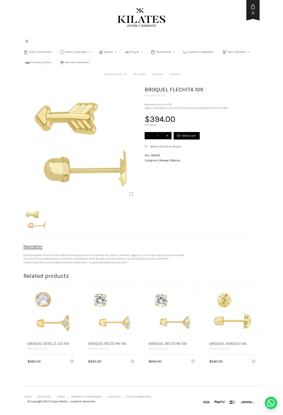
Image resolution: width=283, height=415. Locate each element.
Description (32, 246)
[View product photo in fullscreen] (131, 195)
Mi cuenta (139, 74)
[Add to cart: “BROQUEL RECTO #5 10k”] (193, 361)
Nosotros (44, 396)
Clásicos (160, 95)
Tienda (61, 396)
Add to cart (189, 135)
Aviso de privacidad (139, 396)
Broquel (149, 95)
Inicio (27, 396)
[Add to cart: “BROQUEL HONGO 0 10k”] (253, 361)
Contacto (175, 74)
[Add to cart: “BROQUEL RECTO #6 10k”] (132, 361)
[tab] (36, 246)
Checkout (157, 74)
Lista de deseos (114, 74)
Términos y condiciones (86, 396)
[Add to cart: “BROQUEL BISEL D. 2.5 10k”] (72, 361)
